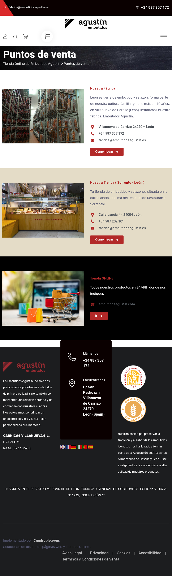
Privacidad (99, 553)
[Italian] (79, 447)
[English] (63, 447)
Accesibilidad (150, 553)
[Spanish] (90, 447)
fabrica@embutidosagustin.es (28, 7)
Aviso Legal (72, 553)
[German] (74, 447)
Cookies (123, 553)
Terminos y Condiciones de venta (90, 559)
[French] (68, 447)
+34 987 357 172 (155, 7)
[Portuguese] (85, 447)
